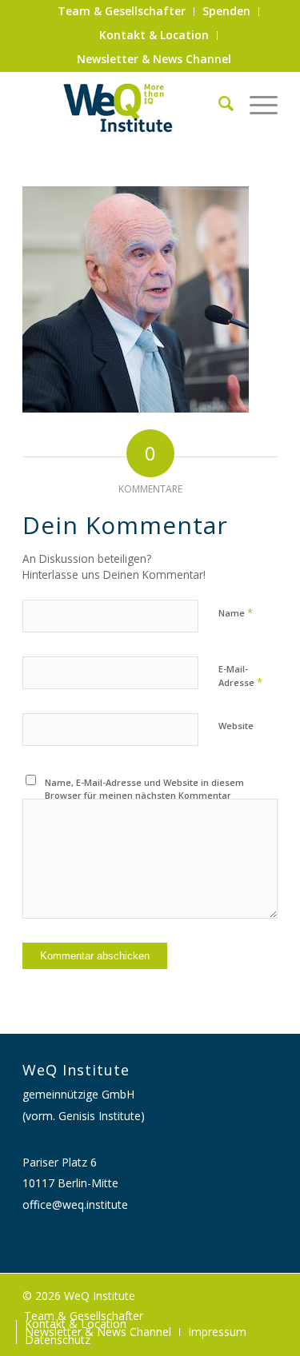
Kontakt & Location (154, 34)
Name (235, 612)
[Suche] (218, 103)
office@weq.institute (75, 1204)
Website (236, 726)
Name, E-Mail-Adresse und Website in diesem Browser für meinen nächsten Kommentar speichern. (144, 795)
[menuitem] (122, 11)
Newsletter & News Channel (154, 58)
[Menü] (256, 103)
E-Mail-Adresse (240, 676)
